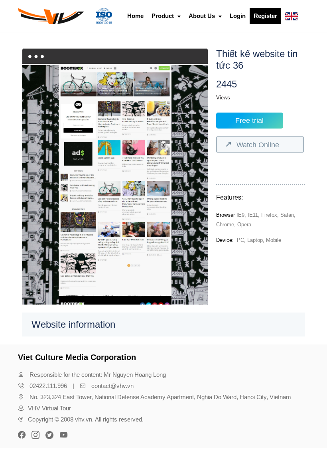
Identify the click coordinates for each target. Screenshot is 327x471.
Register (265, 15)
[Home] (65, 16)
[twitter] (49, 434)
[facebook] (23, 434)
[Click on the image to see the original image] (115, 189)
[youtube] (63, 434)
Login (238, 15)
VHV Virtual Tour (49, 408)
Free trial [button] (249, 121)
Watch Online (257, 145)
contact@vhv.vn (112, 385)
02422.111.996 (48, 385)
